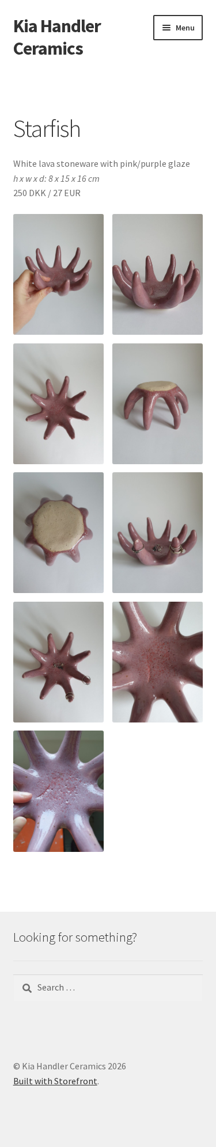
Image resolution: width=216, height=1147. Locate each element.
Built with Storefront (55, 1081)
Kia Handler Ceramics (57, 37)
